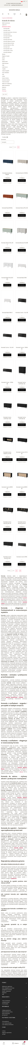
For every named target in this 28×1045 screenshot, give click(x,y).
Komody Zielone (6, 34)
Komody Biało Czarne (8, 50)
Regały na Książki (5, 56)
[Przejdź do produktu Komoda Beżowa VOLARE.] (22, 230)
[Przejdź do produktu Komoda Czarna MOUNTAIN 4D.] (22, 510)
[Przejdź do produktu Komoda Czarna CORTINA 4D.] (22, 405)
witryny (21, 772)
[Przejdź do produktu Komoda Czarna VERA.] (22, 545)
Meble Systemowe (6, 23)
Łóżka (3, 59)
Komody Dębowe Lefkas (8, 45)
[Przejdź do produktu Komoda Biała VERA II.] (7, 300)
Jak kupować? (5, 1015)
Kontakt (3, 1034)
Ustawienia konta (5, 1002)
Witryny (3, 54)
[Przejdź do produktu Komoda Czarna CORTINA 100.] (22, 370)
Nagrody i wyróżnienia (6, 1032)
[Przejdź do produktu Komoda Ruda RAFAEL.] (7, 196)
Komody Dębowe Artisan (8, 43)
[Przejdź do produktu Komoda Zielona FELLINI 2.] (7, 230)
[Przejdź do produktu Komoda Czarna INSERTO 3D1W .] (7, 440)
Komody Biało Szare (7, 48)
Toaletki (3, 69)
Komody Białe (6, 28)
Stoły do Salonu (5, 78)
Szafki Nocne (5, 67)
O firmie (3, 1031)
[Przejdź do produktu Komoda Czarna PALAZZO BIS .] (7, 545)
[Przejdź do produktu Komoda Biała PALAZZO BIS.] (7, 265)
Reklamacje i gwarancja (7, 986)
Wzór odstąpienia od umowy (8, 988)
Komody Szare (6, 46)
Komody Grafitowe (7, 52)
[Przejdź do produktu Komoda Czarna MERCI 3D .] (7, 475)
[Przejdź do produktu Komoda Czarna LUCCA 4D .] (22, 440)
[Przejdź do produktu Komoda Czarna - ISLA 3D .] (22, 300)
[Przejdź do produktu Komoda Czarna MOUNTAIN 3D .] (7, 510)
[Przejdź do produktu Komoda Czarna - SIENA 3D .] (22, 335)
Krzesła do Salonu (6, 80)
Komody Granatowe (7, 35)
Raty (3, 994)
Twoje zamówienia (6, 1000)
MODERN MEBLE (14, 10)
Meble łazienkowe (6, 85)
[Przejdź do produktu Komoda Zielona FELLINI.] (22, 196)
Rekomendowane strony (7, 1011)
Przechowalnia (5, 1003)
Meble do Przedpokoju (7, 83)
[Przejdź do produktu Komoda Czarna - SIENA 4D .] (7, 370)
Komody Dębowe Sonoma (9, 41)
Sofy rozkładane (5, 72)
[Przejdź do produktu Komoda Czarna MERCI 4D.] (22, 475)
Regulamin (4, 992)
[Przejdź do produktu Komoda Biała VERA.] (22, 265)
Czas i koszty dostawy (6, 1023)
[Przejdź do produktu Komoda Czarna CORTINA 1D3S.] (7, 405)
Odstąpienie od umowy (7, 989)
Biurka (3, 58)
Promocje (4, 91)
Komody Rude (6, 37)
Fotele (3, 76)
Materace (4, 87)
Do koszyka (7, 180)
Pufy (3, 74)
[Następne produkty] (16, 570)
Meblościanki (5, 61)
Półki (3, 65)
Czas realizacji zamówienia (7, 1024)
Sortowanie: (3, 139)
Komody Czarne (6, 30)
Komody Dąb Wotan (7, 39)
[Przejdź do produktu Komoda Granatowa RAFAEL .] (7, 161)
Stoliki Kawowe (5, 63)
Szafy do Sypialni (5, 70)
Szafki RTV (4, 24)
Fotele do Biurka (5, 81)
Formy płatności (5, 1021)
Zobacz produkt (7, 459)
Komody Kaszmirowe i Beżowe (10, 32)
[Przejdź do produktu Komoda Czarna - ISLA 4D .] (7, 335)
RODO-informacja (6, 1013)
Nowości (4, 89)
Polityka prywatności (6, 1010)
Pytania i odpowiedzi (6, 991)
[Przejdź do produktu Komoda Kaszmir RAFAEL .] (22, 161)
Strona (10, 147)
